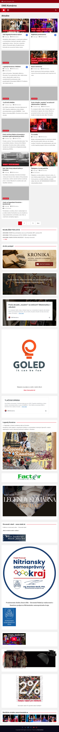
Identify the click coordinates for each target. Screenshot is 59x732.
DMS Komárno (9, 5)
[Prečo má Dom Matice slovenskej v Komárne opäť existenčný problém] (15, 126)
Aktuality (5, 30)
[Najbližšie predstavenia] (43, 26)
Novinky (50, 30)
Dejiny (38, 28)
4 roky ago (6, 36)
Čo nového (34, 134)
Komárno (38, 30)
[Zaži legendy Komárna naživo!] (15, 26)
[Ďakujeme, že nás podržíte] (43, 159)
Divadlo (43, 28)
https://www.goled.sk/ (29, 390)
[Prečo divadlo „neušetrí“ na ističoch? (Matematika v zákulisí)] (43, 94)
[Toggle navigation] (8, 10)
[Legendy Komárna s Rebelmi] (15, 58)
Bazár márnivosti (36, 66)
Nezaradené (44, 30)
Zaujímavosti (35, 62)
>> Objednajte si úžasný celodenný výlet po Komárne (16, 425)
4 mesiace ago (36, 68)
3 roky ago (35, 136)
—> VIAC (5, 239)
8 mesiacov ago (8, 138)
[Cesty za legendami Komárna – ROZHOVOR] (15, 193)
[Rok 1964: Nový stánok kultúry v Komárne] (15, 159)
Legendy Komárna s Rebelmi (12, 66)
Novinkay (40, 60)
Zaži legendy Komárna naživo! (12, 34)
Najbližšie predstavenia (38, 34)
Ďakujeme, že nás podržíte (39, 168)
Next (38, 223)
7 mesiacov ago (8, 104)
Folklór (33, 30)
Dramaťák (48, 28)
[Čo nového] (43, 126)
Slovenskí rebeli (22, 30)
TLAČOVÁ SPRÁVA (9, 102)
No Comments (7, 70)
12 (32, 223)
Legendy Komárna (13, 30)
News (54, 58)
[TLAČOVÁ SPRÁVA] (15, 94)
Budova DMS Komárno (14, 164)
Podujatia (50, 60)
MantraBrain (40, 730)
